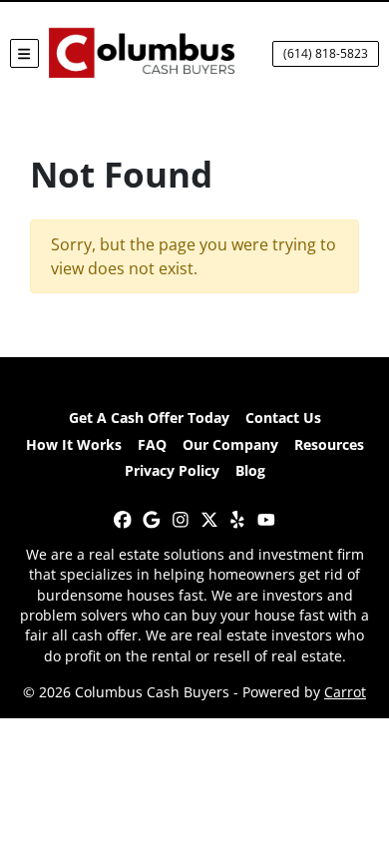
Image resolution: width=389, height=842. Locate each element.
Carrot (345, 691)
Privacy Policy (172, 470)
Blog (250, 470)
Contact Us (283, 417)
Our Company (230, 444)
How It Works (74, 444)
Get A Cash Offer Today (149, 417)
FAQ (152, 444)
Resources (329, 444)
